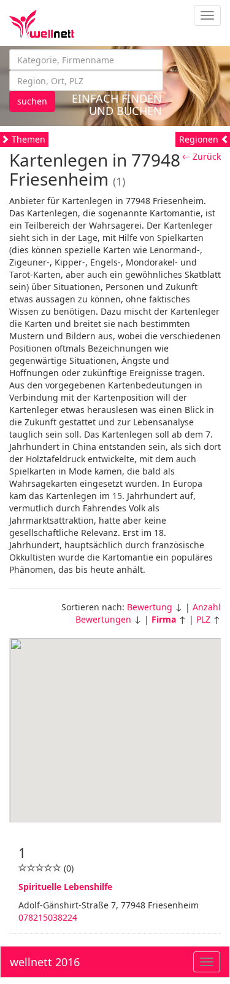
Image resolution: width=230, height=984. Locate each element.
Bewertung (149, 607)
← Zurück (201, 156)
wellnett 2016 (45, 961)
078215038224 (47, 917)
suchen (32, 101)
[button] (115, 722)
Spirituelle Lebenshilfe (65, 886)
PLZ (203, 619)
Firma (163, 619)
